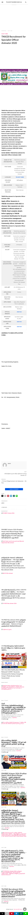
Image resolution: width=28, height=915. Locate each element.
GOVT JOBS (10, 30)
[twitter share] (2, 496)
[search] (26, 2)
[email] (7, 913)
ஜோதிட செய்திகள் (4, 700)
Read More (14, 717)
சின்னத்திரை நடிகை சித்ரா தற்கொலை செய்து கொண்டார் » (16, 474)
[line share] (17, 496)
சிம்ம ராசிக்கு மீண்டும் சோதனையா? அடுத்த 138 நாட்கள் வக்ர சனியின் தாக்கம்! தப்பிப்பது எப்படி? (13, 743)
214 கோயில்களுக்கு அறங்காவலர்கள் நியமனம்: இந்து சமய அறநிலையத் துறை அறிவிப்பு (13, 648)
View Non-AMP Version (18, 909)
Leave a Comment (14, 489)
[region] (14, 16)
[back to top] (25, 909)
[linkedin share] (11, 496)
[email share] (5, 496)
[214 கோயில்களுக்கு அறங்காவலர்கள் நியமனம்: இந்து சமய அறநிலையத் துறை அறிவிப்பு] (14, 636)
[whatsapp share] (14, 496)
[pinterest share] (8, 496)
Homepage (3, 30)
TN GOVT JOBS (20, 177)
